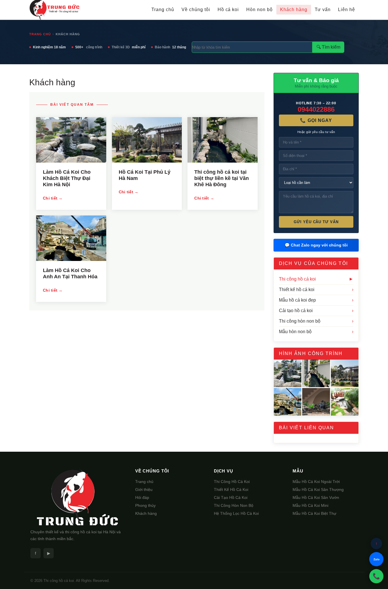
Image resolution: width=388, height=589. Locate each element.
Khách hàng (293, 9)
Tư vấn (323, 9)
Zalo (376, 559)
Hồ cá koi (228, 9)
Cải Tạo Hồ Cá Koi (230, 497)
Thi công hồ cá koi (316, 279)
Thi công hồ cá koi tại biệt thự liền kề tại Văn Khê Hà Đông (221, 178)
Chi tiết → (53, 198)
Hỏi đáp (142, 497)
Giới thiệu (144, 489)
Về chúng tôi (196, 9)
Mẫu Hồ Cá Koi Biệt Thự (314, 513)
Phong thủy (145, 505)
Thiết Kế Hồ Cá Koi (231, 489)
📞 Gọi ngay (316, 120)
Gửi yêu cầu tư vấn (316, 222)
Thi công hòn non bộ (316, 321)
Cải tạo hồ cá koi (316, 310)
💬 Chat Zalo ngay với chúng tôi (316, 245)
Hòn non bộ (259, 9)
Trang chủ (162, 9)
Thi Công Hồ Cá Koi (232, 481)
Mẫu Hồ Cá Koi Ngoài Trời (316, 481)
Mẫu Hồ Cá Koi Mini (310, 505)
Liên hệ (346, 9)
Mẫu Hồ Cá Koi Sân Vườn (316, 497)
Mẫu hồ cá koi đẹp (316, 300)
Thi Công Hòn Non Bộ (233, 505)
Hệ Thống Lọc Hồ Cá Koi (236, 513)
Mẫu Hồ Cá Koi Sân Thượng (318, 489)
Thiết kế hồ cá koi (316, 289)
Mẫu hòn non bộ (316, 331)
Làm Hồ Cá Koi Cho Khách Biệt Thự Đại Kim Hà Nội (67, 178)
